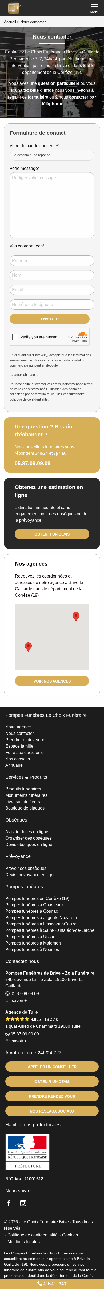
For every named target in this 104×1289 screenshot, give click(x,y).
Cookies (70, 1235)
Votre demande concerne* (34, 146)
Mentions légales (23, 1242)
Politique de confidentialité (32, 1235)
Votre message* (24, 168)
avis (51, 1019)
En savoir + (16, 1000)
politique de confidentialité (29, 399)
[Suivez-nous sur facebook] (12, 1203)
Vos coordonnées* (27, 246)
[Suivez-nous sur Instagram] (26, 1203)
